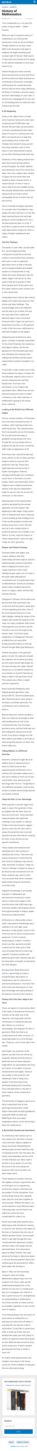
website (5, 973)
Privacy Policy (23, 1442)
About (11, 1442)
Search (18, 1431)
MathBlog (6, 2)
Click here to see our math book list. (18, 1385)
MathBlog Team (6, 18)
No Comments (29, 18)
